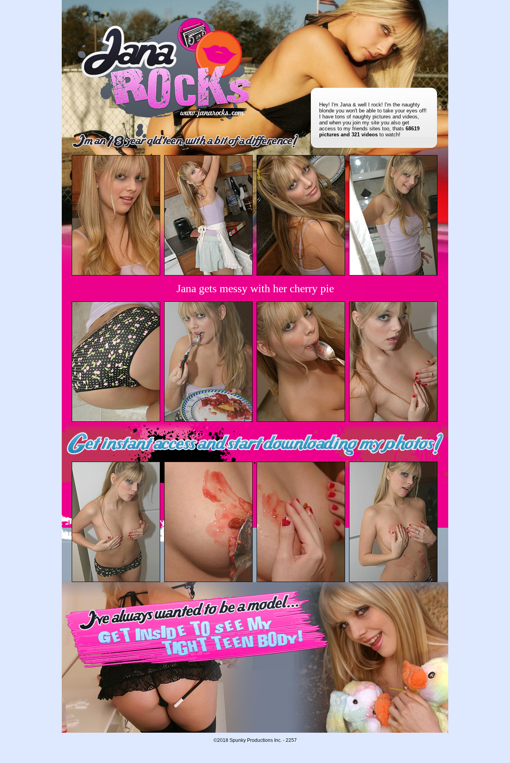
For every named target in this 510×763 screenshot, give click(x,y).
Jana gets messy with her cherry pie (255, 288)
